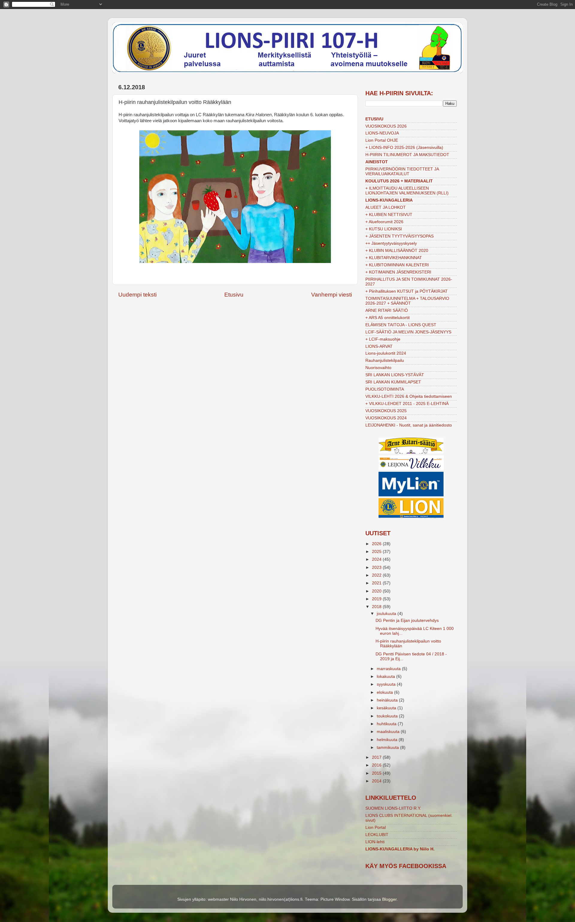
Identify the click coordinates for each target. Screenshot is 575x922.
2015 (377, 773)
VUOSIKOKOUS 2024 (386, 418)
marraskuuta (389, 668)
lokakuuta (386, 676)
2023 (377, 567)
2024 (377, 559)
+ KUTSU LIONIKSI (383, 229)
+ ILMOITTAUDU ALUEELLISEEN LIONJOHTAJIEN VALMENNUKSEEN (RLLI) (407, 190)
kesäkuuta (387, 708)
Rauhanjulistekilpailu (384, 360)
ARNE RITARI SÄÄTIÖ (386, 310)
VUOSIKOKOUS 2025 (386, 411)
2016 (377, 765)
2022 (377, 575)
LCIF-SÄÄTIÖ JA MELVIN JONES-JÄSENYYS (408, 332)
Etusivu (233, 294)
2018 (377, 606)
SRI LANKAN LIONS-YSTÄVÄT (394, 375)
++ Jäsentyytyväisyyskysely (391, 243)
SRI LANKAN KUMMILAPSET (393, 382)
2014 (377, 781)
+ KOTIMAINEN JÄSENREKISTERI (398, 272)
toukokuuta (388, 716)
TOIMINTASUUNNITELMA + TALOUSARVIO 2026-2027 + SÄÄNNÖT (407, 301)
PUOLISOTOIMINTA (384, 389)
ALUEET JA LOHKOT (385, 207)
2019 (377, 599)
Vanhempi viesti (331, 294)
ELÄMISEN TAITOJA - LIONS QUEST (400, 325)
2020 (377, 591)
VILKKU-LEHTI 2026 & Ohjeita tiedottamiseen (408, 396)
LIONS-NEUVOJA (382, 133)
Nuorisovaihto (378, 367)
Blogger (389, 899)
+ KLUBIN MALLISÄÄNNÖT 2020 (396, 250)
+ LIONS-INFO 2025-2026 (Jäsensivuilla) (404, 147)
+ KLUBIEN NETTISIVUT (388, 214)
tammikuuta (388, 747)
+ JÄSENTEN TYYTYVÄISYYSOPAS (399, 236)
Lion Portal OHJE (381, 140)
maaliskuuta (389, 731)
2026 (377, 544)
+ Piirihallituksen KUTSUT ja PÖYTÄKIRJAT (406, 291)
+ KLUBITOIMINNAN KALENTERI (397, 265)
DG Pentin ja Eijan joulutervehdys (407, 620)
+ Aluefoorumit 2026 (384, 222)
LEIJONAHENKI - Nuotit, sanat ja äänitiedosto (408, 425)
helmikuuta (388, 739)
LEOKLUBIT (376, 834)
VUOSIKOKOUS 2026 (386, 126)
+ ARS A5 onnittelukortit (387, 317)
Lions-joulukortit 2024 (385, 353)
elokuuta (385, 692)
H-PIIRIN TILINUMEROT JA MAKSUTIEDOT (407, 154)
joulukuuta (387, 613)
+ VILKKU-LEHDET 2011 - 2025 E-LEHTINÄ (407, 403)
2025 (377, 551)
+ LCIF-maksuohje (382, 339)
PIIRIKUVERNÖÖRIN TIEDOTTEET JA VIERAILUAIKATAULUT (402, 171)
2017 (377, 757)
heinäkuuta (388, 700)
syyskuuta (387, 684)
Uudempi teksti (137, 294)
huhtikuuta (387, 724)
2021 (377, 583)
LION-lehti (375, 842)
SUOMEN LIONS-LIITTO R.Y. (393, 808)
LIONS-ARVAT (379, 346)
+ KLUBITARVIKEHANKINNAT (393, 258)
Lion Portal (375, 827)
